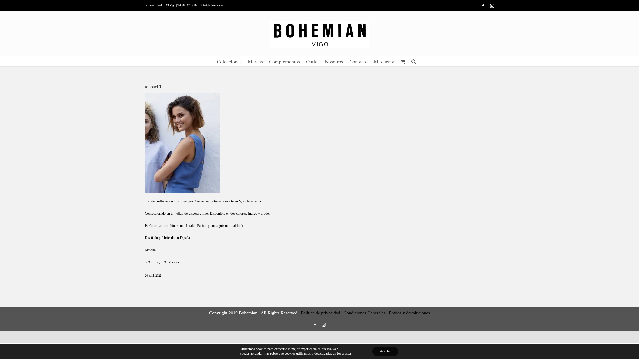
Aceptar (385, 351)
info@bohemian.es (212, 5)
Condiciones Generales (364, 312)
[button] (413, 61)
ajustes (346, 353)
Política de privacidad (320, 312)
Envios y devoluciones (409, 312)
